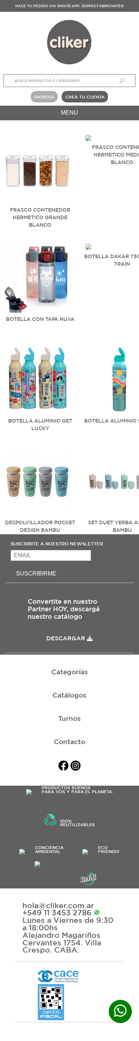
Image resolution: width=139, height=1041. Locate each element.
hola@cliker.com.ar (58, 905)
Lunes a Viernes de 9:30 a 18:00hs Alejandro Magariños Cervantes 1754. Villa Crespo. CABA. (67, 935)
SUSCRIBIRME (36, 573)
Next (128, 177)
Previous (11, 177)
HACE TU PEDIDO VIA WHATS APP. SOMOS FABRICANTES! (69, 6)
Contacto (69, 742)
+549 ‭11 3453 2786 (58, 912)
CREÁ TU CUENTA (84, 96)
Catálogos (69, 695)
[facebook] (63, 767)
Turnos (69, 718)
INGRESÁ (44, 96)
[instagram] (76, 767)
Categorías (69, 672)
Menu (69, 113)
